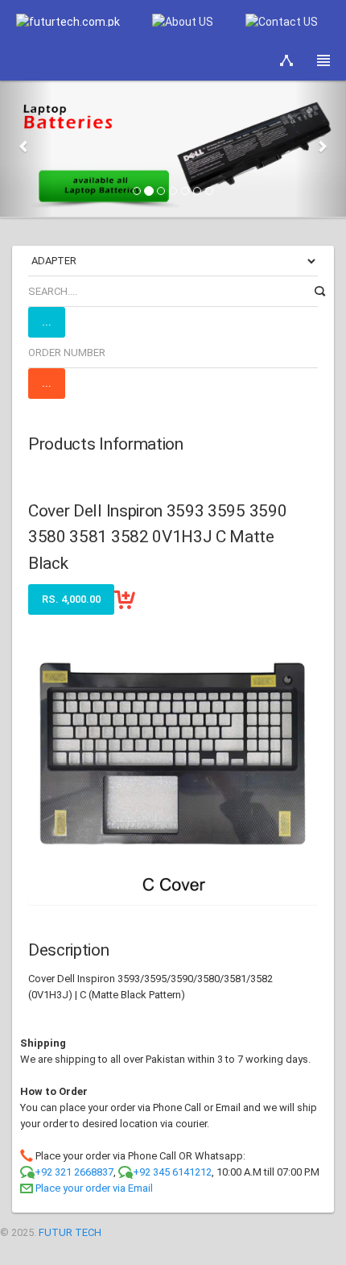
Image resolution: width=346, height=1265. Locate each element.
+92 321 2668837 (74, 1172)
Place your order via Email (94, 1188)
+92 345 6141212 (172, 1172)
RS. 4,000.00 (71, 599)
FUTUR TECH (70, 1232)
